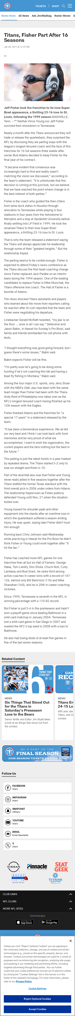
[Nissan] (13, 867)
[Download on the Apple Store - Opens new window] (24, 922)
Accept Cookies (37, 1009)
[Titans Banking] (37, 867)
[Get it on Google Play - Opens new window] (49, 923)
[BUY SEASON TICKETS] (37, 753)
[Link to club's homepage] (7, 4)
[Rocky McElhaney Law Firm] (19, 879)
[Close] (71, 941)
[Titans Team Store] (55, 879)
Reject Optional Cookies (37, 998)
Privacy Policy (24, 981)
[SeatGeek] (61, 867)
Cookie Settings (37, 988)
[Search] (63, 5)
